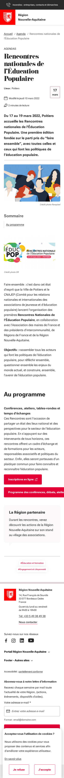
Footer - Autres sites (16, 660)
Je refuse (21, 770)
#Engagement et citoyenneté (32, 569)
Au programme (15, 224)
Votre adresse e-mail (17, 702)
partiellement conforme (31, 671)
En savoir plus (13, 758)
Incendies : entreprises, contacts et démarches (35, 5)
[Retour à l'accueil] (10, 595)
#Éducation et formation (32, 563)
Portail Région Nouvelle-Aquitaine (25, 651)
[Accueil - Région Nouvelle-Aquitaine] (7, 17)
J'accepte (46, 770)
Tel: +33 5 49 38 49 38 (32, 616)
